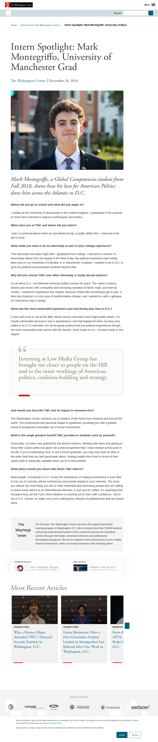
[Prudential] (110, 707)
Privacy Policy (55, 723)
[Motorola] (79, 707)
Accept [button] (122, 735)
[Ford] (54, 707)
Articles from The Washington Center (40, 25)
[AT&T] (11, 707)
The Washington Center (28, 80)
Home (14, 25)
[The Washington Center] (19, 4)
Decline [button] (135, 735)
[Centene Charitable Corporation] (34, 707)
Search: (118, 13)
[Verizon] (140, 707)
